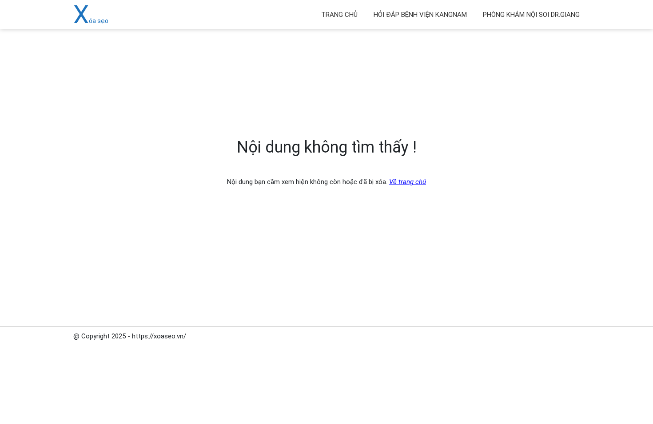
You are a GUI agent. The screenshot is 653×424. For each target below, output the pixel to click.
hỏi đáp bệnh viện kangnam (420, 15)
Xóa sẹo (90, 20)
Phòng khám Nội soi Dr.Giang (531, 15)
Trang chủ (339, 15)
